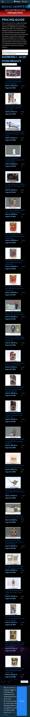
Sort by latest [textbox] (6, 64)
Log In (25, 1)
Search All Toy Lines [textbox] (9, 54)
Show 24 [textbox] (23, 681)
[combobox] (15, 54)
